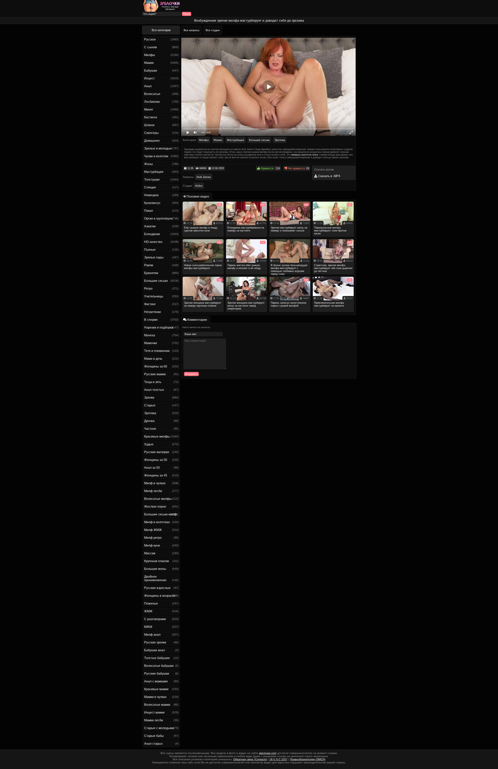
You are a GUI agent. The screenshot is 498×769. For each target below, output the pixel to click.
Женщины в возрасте (159, 595)
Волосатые (152, 94)
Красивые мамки (156, 689)
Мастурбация (153, 171)
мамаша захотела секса (304, 154)
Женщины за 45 (155, 475)
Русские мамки (155, 374)
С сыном (150, 47)
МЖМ (148, 626)
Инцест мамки (154, 712)
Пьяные (150, 249)
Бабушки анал (154, 650)
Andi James (203, 176)
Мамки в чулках (155, 697)
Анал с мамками (156, 681)
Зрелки (149, 397)
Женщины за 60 (155, 366)
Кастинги (150, 117)
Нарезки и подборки (158, 327)
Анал (148, 86)
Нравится (267, 168)
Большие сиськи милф (160, 514)
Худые (148, 444)
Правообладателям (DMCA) (307, 759)
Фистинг (150, 304)
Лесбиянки (152, 101)
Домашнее (152, 140)
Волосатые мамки (157, 704)
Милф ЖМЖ (153, 530)
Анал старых (153, 743)
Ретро (148, 288)
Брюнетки (151, 273)
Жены (148, 164)
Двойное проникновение (155, 578)
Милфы (149, 55)
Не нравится (296, 168)
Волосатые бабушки (159, 665)
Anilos (199, 185)
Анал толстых (154, 389)
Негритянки (152, 312)
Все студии (213, 30)
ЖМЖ (148, 611)
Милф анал (152, 634)
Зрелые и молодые (158, 148)
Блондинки (152, 234)
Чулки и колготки (156, 156)
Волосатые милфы (158, 498)
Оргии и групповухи (158, 218)
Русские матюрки (156, 452)
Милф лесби (153, 491)
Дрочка (149, 421)
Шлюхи (149, 125)
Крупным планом (156, 561)
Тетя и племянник (157, 350)
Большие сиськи (156, 280)
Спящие (150, 187)
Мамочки (150, 343)
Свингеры (151, 132)
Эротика (150, 413)
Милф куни (152, 545)
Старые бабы (154, 735)
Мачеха (149, 335)
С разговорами (155, 619)
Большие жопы (155, 568)
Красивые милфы (157, 436)
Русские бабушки (156, 673)
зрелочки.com (267, 753)
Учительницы (153, 296)
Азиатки (150, 226)
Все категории (161, 30)
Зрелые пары (154, 257)
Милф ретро (153, 537)
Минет (148, 109)
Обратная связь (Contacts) (250, 759)
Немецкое (151, 195)
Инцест (149, 78)
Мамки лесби (153, 720)
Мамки (149, 62)
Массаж (149, 553)
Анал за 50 (152, 467)
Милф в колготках (157, 522)
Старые (149, 405)
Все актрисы (191, 30)
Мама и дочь (153, 358)
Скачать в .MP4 (328, 176)
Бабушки (150, 70)
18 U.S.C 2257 (278, 759)
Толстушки (152, 179)
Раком (148, 265)
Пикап (148, 210)
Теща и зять (152, 382)
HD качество (153, 241)
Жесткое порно (155, 506)
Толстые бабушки (157, 658)
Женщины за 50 (155, 459)
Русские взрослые (157, 588)
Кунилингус (152, 203)
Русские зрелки (155, 642)
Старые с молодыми (159, 728)
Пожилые (151, 603)
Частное (150, 428)
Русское (150, 39)
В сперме (151, 319)
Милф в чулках (155, 483)
